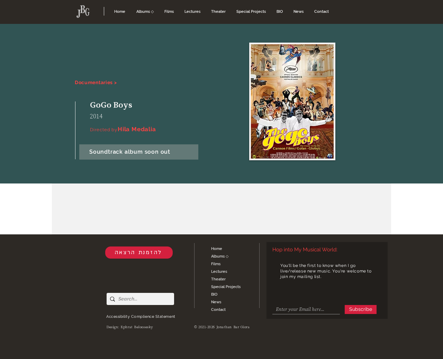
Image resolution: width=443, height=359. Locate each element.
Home (216, 248)
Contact (218, 309)
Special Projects (226, 287)
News (216, 302)
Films (215, 264)
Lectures (219, 271)
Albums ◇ (219, 256)
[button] (145, 11)
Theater (218, 279)
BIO (214, 294)
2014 (96, 116)
